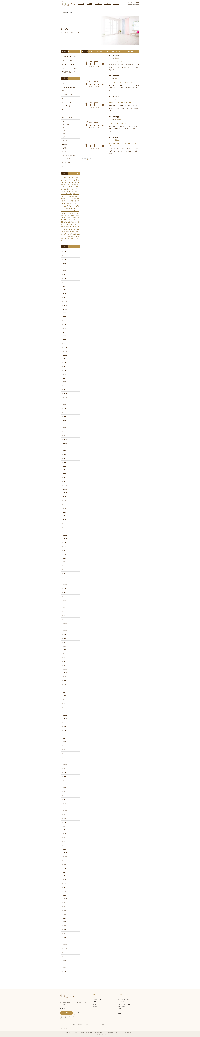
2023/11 (64, 351)
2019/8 (64, 546)
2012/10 (64, 860)
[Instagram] (65, 1017)
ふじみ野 (89, 1025)
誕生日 (75, 234)
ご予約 (66, 1013)
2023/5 (64, 374)
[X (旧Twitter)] (61, 1017)
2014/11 (64, 765)
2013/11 (64, 811)
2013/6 (64, 830)
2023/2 (64, 385)
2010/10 (64, 952)
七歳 (64, 127)
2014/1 (64, 803)
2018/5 (64, 604)
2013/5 (64, 833)
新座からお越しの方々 (67, 211)
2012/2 (64, 891)
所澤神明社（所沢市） (72, 208)
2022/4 (64, 424)
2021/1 (64, 481)
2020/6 (64, 508)
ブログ (119, 1011)
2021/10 (64, 447)
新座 (106, 1025)
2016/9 (64, 680)
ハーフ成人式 (66, 106)
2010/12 (64, 945)
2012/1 (64, 895)
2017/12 (64, 623)
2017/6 (64, 646)
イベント (117, 99)
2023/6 (64, 370)
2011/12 (64, 899)
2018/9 (64, 588)
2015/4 (64, 745)
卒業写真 (69, 194)
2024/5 (64, 328)
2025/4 (64, 286)
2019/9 (64, 542)
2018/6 (64, 600)
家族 (64, 137)
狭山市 (72, 226)
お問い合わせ (134, 4)
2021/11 (64, 443)
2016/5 (64, 696)
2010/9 (64, 956)
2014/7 (64, 780)
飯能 (81, 1025)
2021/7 (64, 458)
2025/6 (64, 278)
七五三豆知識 (67, 124)
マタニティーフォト (68, 117)
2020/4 (64, 516)
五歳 (64, 134)
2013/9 (64, 818)
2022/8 (64, 408)
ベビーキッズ (66, 110)
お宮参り (64, 83)
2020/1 (64, 527)
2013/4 (64, 837)
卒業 (65, 194)
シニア (64, 98)
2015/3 (64, 749)
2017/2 (64, 661)
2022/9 (64, 405)
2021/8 (64, 454)
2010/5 (64, 971)
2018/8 (64, 592)
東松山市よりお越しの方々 (69, 222)
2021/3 (64, 473)
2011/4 (64, 929)
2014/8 (64, 776)
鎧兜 (69, 236)
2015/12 (64, 715)
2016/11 (64, 673)
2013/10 (64, 814)
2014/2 (64, 799)
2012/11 (64, 856)
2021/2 (64, 477)
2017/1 (64, 665)
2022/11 (64, 397)
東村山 (94, 1025)
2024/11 (64, 305)
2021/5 (64, 466)
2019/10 (64, 539)
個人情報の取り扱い (99, 1032)
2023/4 (64, 378)
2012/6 (64, 876)
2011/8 (64, 914)
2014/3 (64, 795)
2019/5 (64, 558)
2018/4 (64, 608)
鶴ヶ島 (98, 1025)
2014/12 (64, 761)
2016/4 (64, 699)
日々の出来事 (118, 119)
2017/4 (64, 653)
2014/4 (64, 791)
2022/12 (64, 393)
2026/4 (64, 267)
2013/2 (64, 845)
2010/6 (64, 968)
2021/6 (64, 462)
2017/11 (64, 627)
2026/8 (64, 251)
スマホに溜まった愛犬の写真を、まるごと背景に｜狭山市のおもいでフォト (71, 64)
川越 (71, 1025)
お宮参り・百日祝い (98, 999)
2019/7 (64, 550)
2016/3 (64, 703)
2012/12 (64, 853)
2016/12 (64, 669)
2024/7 (64, 320)
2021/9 (64, 451)
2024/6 (64, 324)
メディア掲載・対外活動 (124, 1004)
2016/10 (64, 676)
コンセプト (121, 997)
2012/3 (64, 887)
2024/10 (64, 309)
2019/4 (64, 562)
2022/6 (64, 416)
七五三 (117, 58)
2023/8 (64, 362)
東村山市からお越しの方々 (71, 220)
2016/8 (64, 684)
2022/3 (64, 428)
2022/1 (64, 435)
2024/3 (64, 336)
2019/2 (64, 569)
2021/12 (64, 439)
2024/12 (64, 301)
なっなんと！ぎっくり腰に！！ (119, 123)
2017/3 (64, 657)
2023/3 (64, 382)
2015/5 (64, 742)
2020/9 (64, 496)
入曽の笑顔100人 (128, 1032)
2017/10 (64, 631)
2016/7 (64, 688)
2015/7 (64, 734)
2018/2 (64, 615)
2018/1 (64, 619)
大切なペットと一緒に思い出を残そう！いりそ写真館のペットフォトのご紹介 (71, 68)
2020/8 (64, 500)
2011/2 (64, 937)
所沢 (74, 1025)
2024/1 (64, 343)
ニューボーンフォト (68, 102)
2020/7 (64, 504)
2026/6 (64, 259)
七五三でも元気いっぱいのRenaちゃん (120, 82)
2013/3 (64, 841)
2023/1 (64, 389)
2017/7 (64, 642)
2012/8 (64, 868)
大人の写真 (65, 144)
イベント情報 (121, 1006)
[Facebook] (69, 1017)
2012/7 (64, 872)
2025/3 (64, 290)
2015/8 (64, 730)
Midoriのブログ (66, 177)
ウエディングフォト (68, 94)
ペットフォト (66, 113)
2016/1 (64, 711)
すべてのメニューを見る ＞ (100, 1009)
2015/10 (64, 722)
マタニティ (96, 997)
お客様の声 (121, 1013)
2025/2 (64, 293)
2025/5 (64, 282)
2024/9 (64, 313)
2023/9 (64, 359)
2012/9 (64, 864)
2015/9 (64, 726)
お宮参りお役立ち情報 (69, 87)
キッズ (74, 182)
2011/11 (64, 902)
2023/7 (64, 366)
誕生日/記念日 (66, 162)
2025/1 (64, 297)
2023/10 (64, 355)
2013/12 (64, 807)
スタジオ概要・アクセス (124, 999)
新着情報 (120, 1009)
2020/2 (64, 523)
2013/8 (64, 822)
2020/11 (64, 489)
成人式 (64, 152)
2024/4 (64, 332)
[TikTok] (73, 1017)
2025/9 (64, 271)
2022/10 (64, 401)
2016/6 (64, 692)
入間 (78, 1025)
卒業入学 (64, 140)
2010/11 (64, 948)
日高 (85, 1025)
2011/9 (64, 910)
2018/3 (64, 611)
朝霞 (103, 1025)
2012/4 (64, 883)
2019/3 (64, 565)
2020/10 (64, 493)
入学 (65, 191)
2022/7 (64, 412)
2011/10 (64, 906)
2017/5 (64, 650)
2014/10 (64, 768)
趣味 (63, 166)
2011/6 (64, 922)
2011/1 (64, 941)
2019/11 (64, 535)
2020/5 (64, 512)
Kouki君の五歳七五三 (116, 62)
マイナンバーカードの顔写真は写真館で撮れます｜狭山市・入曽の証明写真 (71, 56)
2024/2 (64, 339)
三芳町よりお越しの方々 (71, 189)
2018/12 (64, 577)
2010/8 (64, 960)
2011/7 (64, 918)
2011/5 (64, 925)
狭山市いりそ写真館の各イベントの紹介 (121, 102)
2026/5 (64, 263)
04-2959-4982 (133, 2)
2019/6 (64, 554)
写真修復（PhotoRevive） (114, 1032)
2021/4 (64, 470)
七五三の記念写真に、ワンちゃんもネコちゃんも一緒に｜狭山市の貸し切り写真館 (71, 60)
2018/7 (64, 596)
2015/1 (64, 757)
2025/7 (64, 274)
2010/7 (64, 964)
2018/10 (64, 585)
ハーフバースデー (71, 184)
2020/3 (64, 519)
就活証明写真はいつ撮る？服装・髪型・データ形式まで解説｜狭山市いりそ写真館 (71, 72)
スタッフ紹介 (121, 1002)
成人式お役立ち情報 (69, 155)
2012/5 (64, 879)
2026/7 (64, 255)
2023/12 (64, 347)
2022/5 (64, 420)
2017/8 (64, 638)
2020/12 (64, 485)
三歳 (64, 130)
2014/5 (64, 788)
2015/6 (64, 738)
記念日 (70, 234)
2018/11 (64, 581)
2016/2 (64, 707)
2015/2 (64, 753)
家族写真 (64, 148)
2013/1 (64, 849)
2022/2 (64, 431)
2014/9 (64, 772)
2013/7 (64, 826)
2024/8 (64, 316)
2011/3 (64, 933)
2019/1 (64, 573)
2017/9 (64, 634)
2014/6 (64, 784)
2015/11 (64, 719)
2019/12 (64, 531)
